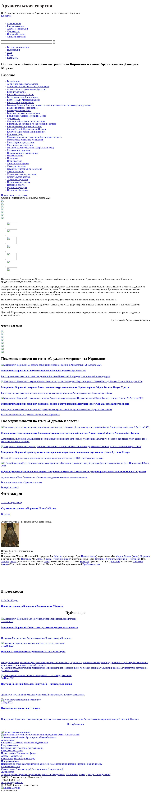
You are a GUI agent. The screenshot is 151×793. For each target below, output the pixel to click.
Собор (47, 561)
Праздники (12, 158)
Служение (18, 742)
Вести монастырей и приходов (22, 97)
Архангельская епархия (26, 5)
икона (93, 556)
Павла (40, 559)
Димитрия (115, 561)
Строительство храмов (18, 177)
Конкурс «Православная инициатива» (26, 131)
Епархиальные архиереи (36, 764)
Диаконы (105, 774)
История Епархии (16, 34)
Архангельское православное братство (26, 89)
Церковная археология (18, 182)
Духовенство (13, 31)
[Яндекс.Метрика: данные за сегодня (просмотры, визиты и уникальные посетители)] (10, 788)
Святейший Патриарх (18, 163)
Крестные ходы (15, 134)
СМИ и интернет (15, 171)
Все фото (5, 514)
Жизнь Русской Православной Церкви (26, 129)
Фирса (119, 556)
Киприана (135, 559)
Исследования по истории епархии (67, 764)
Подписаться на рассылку (14, 195)
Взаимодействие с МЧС (19, 110)
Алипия (5, 561)
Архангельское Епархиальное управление (28, 86)
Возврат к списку (10, 487)
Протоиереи (72, 774)
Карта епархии (35, 748)
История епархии (10, 761)
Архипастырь (14, 23)
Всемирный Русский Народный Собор (26, 116)
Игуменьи (32, 774)
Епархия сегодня (15, 26)
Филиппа (110, 559)
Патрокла (26, 559)
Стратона (100, 559)
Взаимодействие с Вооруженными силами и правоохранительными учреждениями (49, 105)
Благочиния (7, 758)
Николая (84, 561)
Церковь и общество (17, 190)
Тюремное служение (17, 179)
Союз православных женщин (22, 174)
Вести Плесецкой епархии (20, 102)
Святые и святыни (16, 36)
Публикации (13, 50)
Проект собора (8, 753)
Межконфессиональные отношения (25, 139)
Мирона (58, 556)
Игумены (22, 774)
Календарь (12, 58)
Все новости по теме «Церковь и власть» (21, 482)
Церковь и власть (15, 185)
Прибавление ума (91, 564)
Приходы (30, 758)
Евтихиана (121, 559)
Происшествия (14, 161)
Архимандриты (9, 774)
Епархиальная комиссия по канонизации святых (31, 123)
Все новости (13, 81)
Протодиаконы (93, 774)
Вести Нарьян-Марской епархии (23, 100)
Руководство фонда (26, 753)
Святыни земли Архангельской (47, 769)
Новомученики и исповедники (22, 153)
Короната (145, 556)
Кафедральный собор (12, 750)
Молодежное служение (18, 150)
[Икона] (10, 546)
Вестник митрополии (18, 47)
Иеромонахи (44, 774)
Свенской (138, 561)
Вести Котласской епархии (20, 94)
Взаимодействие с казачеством (22, 108)
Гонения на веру (94, 764)
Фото (9, 52)
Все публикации (75, 724)
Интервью (29, 742)
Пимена (85, 556)
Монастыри (20, 758)
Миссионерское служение (20, 145)
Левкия (127, 556)
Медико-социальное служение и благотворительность (34, 137)
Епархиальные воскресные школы (24, 126)
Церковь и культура (17, 187)
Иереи (82, 774)
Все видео (6, 606)
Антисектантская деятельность (22, 84)
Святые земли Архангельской (16, 769)
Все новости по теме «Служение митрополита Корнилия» (30, 414)
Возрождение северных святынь (23, 113)
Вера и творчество (16, 92)
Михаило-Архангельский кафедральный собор (30, 147)
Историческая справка (12, 764)
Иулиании (58, 559)
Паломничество (15, 155)
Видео (10, 55)
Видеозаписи (41, 742)
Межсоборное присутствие (20, 142)
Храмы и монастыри (17, 28)
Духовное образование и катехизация (26, 121)
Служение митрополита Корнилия (24, 169)
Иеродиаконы (58, 774)
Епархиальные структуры (14, 748)
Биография (6, 742)
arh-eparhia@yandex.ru (12, 782)
